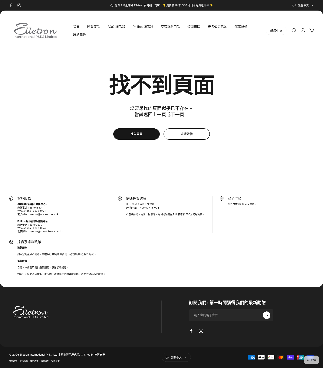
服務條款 (24, 361)
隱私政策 (13, 361)
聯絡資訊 (45, 361)
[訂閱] (266, 315)
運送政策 (34, 361)
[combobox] (303, 5)
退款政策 (55, 361)
